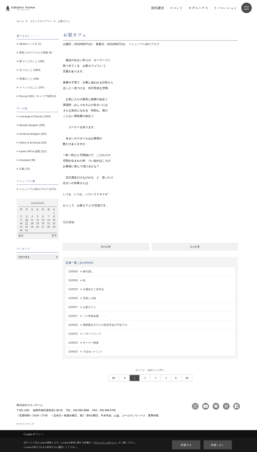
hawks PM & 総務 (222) (33, 151)
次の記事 (195, 246)
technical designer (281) (33, 133)
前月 (21, 235)
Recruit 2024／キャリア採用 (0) (37, 96)
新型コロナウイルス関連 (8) (35, 52)
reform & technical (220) (33, 142)
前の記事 (106, 246)
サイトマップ (26, 423)
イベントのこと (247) (31, 87)
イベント (176, 7)
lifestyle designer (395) (32, 125)
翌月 (54, 235)
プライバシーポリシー (105, 442)
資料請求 (157, 7)
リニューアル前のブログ (144, 44)
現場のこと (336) (29, 78)
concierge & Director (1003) (35, 116)
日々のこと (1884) (29, 69)
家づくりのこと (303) (31, 61)
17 (26, 223)
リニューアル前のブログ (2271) (37, 189)
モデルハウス (198, 7)
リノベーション (225, 7)
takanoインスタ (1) (30, 43)
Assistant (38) (27, 160)
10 (26, 219)
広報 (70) (24, 168)
